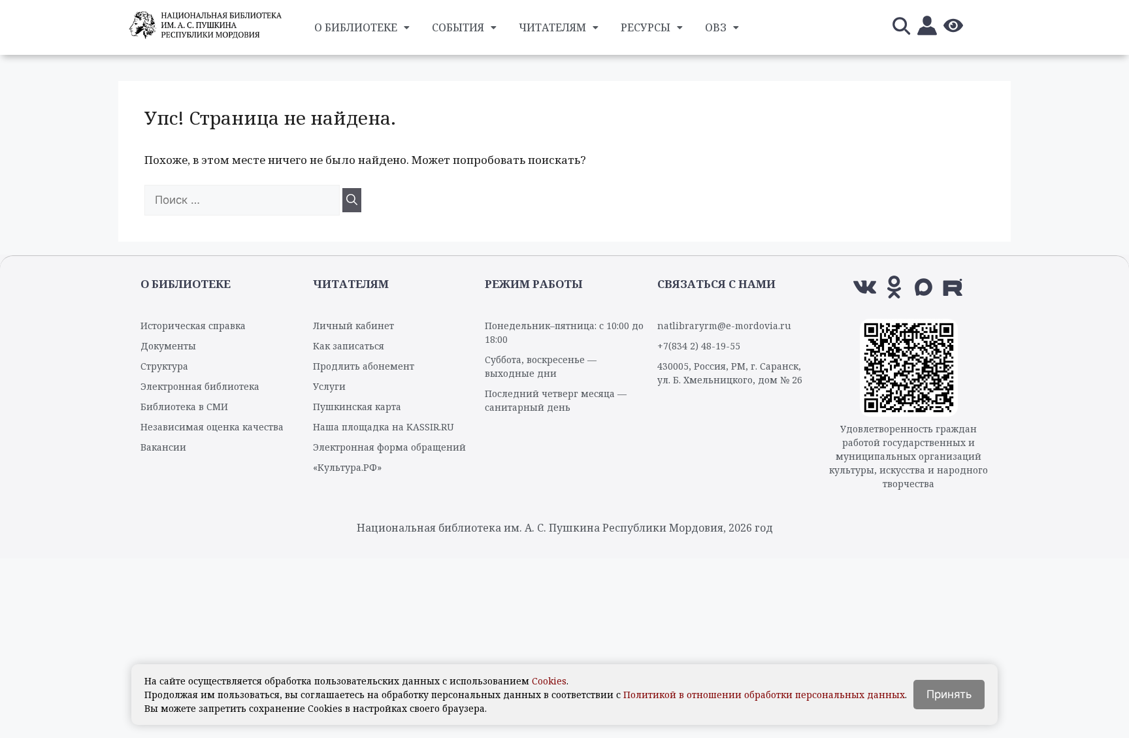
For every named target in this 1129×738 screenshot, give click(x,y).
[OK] (894, 287)
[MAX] (923, 287)
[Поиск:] (243, 199)
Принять (949, 694)
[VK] (864, 287)
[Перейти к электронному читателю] (927, 28)
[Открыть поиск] (901, 28)
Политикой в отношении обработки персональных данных (764, 694)
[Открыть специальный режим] (953, 28)
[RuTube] (952, 287)
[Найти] (351, 200)
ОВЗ (716, 27)
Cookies (549, 681)
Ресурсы (645, 27)
